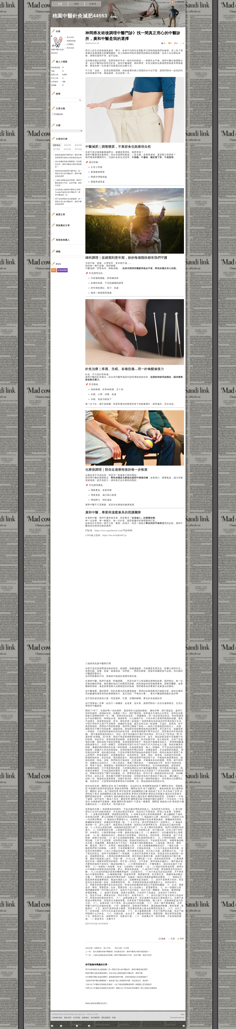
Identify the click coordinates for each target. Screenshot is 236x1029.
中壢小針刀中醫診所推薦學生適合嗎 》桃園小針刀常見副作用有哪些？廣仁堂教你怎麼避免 (121, 988)
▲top (182, 1014)
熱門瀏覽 (56, 149)
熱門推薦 (78, 149)
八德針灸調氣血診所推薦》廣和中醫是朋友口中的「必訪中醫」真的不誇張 (122, 955)
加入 (171, 1027)
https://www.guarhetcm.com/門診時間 (113, 530)
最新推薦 (78, 145)
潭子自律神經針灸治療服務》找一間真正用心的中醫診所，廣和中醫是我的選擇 (116, 969)
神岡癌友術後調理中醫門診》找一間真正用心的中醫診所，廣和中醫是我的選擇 (68, 173)
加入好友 (70, 37)
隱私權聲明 (105, 1018)
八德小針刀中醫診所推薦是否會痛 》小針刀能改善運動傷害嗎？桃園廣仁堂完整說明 (118, 984)
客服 (114, 1018)
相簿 (76, 4)
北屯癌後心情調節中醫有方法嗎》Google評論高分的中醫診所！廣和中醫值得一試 (68, 192)
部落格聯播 (62, 270)
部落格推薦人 (63, 240)
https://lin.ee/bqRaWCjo (114, 535)
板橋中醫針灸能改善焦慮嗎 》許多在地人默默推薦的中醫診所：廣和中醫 (114, 973)
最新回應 (67, 145)
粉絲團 (56, 1027)
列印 (182, 939)
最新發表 (56, 145)
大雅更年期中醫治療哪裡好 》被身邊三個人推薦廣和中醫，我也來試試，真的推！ (117, 981)
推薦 (163, 939)
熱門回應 (67, 149)
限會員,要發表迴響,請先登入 (96, 1003)
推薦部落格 (71, 41)
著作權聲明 (95, 1018)
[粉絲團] (52, 1026)
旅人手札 (107, 948)
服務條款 (85, 1018)
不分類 (126, 948)
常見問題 (76, 1018)
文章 (60, 4)
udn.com (181, 1018)
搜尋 (80, 100)
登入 (166, 1027)
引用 (173, 939)
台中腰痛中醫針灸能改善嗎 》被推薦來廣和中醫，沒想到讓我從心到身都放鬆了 (116, 977)
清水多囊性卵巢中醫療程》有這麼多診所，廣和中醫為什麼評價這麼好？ (121, 952)
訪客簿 (92, 4)
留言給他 (70, 48)
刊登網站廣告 (57, 1018)
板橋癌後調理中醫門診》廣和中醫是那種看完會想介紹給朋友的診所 (68, 156)
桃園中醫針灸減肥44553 (79, 16)
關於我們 (67, 1018)
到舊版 (114, 17)
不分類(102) (58, 114)
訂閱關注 (70, 44)
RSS (54, 270)
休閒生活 (97, 948)
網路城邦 (178, 1027)
